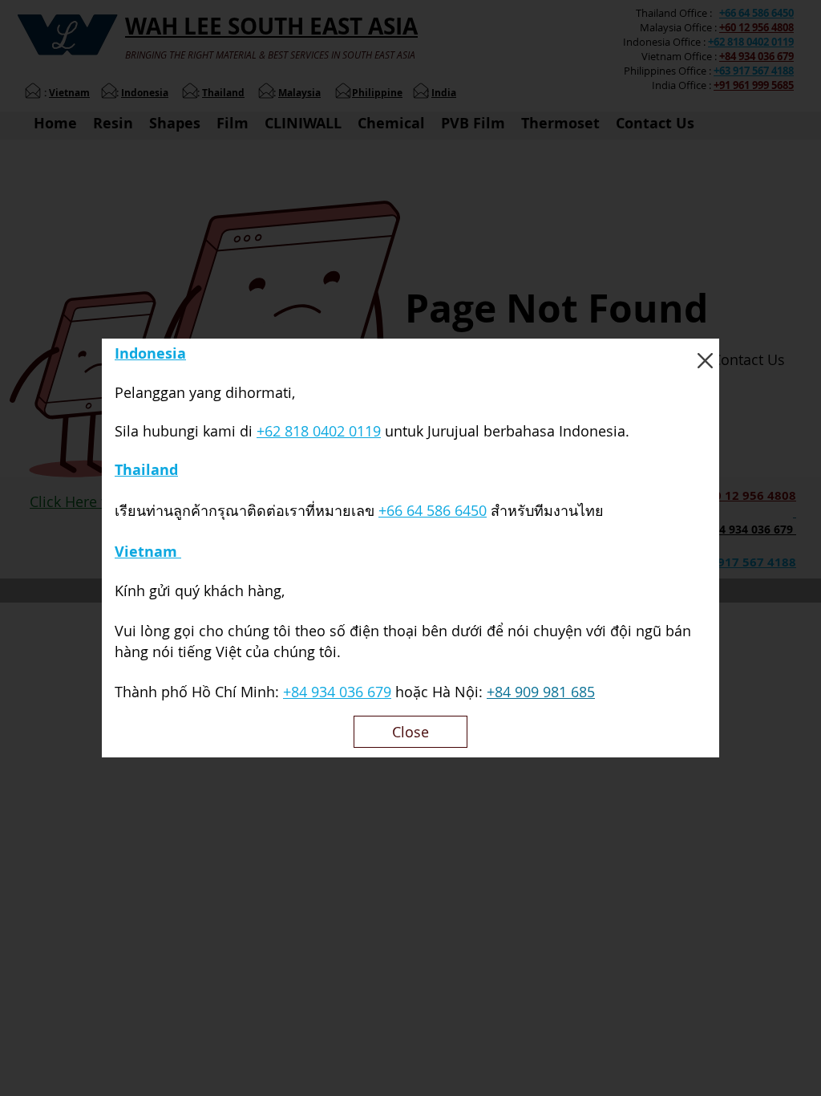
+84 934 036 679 (337, 691)
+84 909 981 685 (541, 691)
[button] (705, 360)
